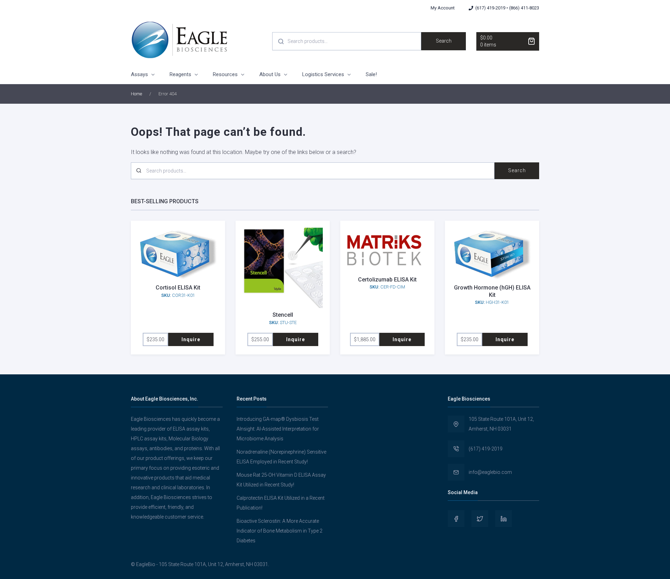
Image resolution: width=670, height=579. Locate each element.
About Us (270, 74)
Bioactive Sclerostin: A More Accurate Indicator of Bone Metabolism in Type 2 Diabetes (279, 530)
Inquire (190, 339)
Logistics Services (323, 74)
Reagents (180, 74)
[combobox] (346, 41)
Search (444, 41)
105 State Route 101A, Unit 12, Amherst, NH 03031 (501, 424)
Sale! (371, 74)
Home (136, 93)
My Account (443, 7)
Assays (139, 74)
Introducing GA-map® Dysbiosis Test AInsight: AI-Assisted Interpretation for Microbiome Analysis (278, 428)
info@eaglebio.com (490, 472)
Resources (225, 74)
